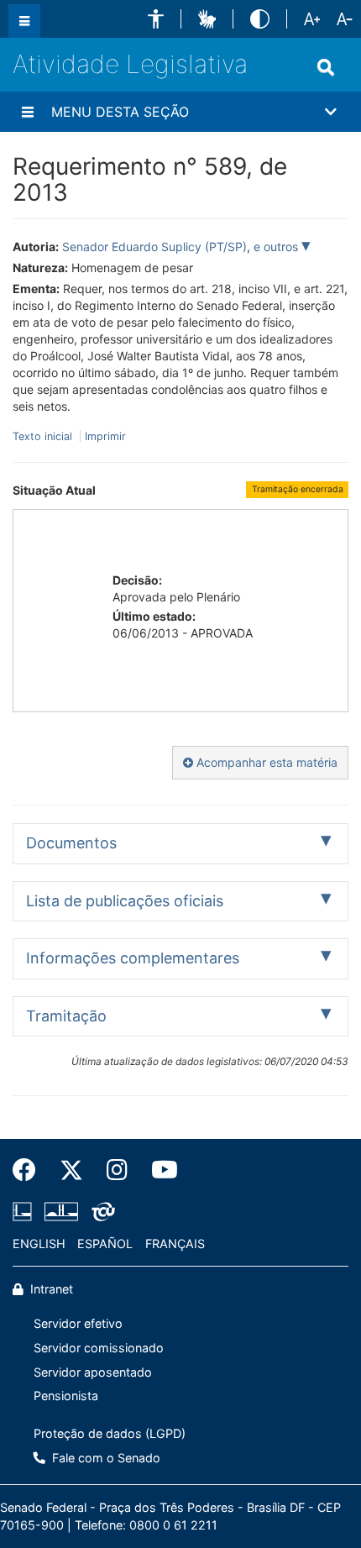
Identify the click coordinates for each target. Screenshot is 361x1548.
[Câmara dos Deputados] (25, 1211)
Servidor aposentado (93, 1372)
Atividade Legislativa (130, 64)
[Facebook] (30, 1170)
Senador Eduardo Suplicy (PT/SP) (154, 246)
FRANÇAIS (175, 1243)
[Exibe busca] (325, 67)
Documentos (71, 843)
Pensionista (66, 1395)
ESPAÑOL (105, 1243)
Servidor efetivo (78, 1323)
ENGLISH (39, 1243)
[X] (71, 1170)
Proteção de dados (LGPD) (110, 1433)
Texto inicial (44, 436)
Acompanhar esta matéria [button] (265, 762)
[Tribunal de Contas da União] (100, 1211)
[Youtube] (158, 1170)
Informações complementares (132, 958)
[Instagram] (117, 1170)
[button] (156, 19)
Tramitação (66, 1016)
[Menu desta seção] (27, 112)
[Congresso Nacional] (61, 1211)
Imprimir (105, 436)
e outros (277, 246)
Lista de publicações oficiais (124, 901)
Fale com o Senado (104, 1458)
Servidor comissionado (99, 1348)
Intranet (50, 1289)
